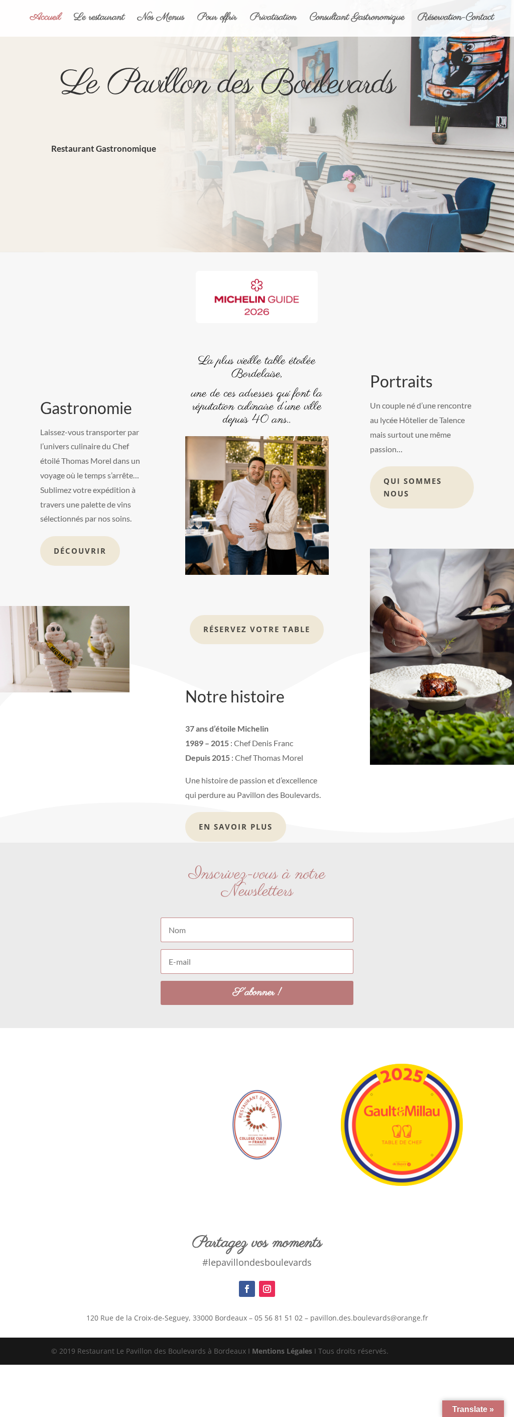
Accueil (45, 19)
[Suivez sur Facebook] (247, 1289)
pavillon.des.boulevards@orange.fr (369, 1318)
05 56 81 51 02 (278, 1318)
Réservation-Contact (456, 19)
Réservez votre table (256, 629)
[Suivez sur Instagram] (267, 1289)
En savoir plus (236, 827)
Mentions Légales (282, 1351)
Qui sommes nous (412, 487)
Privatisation (273, 19)
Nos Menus (161, 19)
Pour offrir (217, 19)
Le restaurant (99, 19)
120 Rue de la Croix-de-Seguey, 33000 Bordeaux (166, 1318)
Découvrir (80, 551)
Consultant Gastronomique (357, 19)
